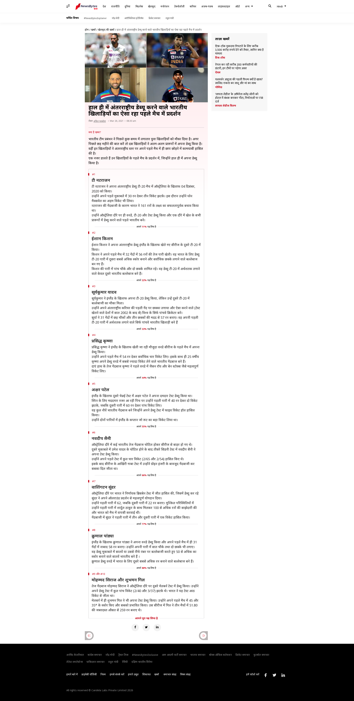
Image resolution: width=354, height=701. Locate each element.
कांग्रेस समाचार (95, 654)
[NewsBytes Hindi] (86, 6)
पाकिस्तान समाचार (95, 662)
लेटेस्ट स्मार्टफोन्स (74, 662)
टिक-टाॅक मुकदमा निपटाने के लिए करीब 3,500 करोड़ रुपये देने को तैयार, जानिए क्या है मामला (239, 50)
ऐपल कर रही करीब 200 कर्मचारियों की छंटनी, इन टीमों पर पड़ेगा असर (236, 66)
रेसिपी (125, 662)
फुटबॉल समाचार (261, 654)
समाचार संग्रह (170, 674)
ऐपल (218, 72)
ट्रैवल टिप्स (123, 654)
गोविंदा (218, 87)
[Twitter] (146, 627)
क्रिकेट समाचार (154, 18)
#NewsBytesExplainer (95, 18)
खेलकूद (151, 6)
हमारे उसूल (133, 674)
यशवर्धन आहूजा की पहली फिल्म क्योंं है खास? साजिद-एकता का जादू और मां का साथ (239, 81)
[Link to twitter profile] (274, 675)
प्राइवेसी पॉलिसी (89, 674)
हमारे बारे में (72, 674)
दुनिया (127, 6)
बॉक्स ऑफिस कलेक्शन (220, 654)
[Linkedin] (157, 627)
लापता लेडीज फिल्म (225, 105)
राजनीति (115, 6)
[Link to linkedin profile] (283, 675)
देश (104, 6)
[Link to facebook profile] (265, 675)
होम (87, 29)
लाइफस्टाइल (224, 6)
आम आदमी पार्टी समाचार (174, 654)
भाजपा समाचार (197, 654)
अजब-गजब (207, 6)
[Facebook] (135, 627)
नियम (103, 674)
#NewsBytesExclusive (145, 654)
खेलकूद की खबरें (106, 29)
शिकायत (146, 674)
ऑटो (237, 6)
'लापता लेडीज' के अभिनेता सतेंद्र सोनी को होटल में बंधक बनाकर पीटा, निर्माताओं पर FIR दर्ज (239, 98)
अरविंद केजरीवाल (75, 654)
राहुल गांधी (170, 18)
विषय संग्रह (185, 674)
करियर (193, 6)
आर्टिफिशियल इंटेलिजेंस (133, 18)
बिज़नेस (139, 6)
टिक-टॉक (220, 57)
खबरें (93, 29)
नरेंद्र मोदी (115, 18)
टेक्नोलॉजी (179, 6)
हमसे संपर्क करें (117, 674)
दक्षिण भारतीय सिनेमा (141, 662)
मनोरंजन (165, 6)
